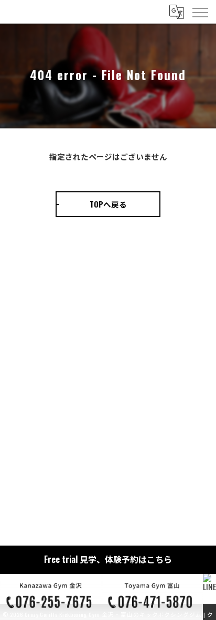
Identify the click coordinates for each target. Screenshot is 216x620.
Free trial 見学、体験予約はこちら (108, 559)
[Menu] (200, 11)
